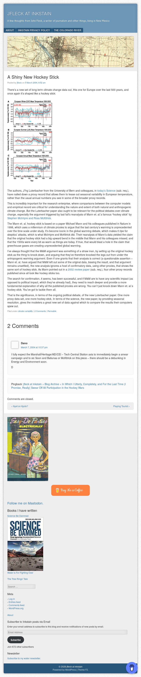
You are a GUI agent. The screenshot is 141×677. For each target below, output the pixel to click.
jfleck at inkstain (29, 13)
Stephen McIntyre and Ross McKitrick (29, 218)
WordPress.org (16, 608)
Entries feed (15, 601)
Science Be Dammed (17, 515)
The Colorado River (67, 30)
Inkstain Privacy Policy (34, 30)
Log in (12, 598)
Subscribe (16, 639)
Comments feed (16, 605)
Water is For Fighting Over (20, 572)
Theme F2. (83, 670)
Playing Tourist (121, 406)
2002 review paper (79, 269)
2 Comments (40, 311)
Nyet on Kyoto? (19, 406)
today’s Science (106, 190)
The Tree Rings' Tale (17, 578)
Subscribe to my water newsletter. (24, 658)
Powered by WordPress (64, 670)
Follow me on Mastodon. (25, 503)
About (10, 30)
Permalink (52, 311)
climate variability (25, 311)
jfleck (19, 82)
